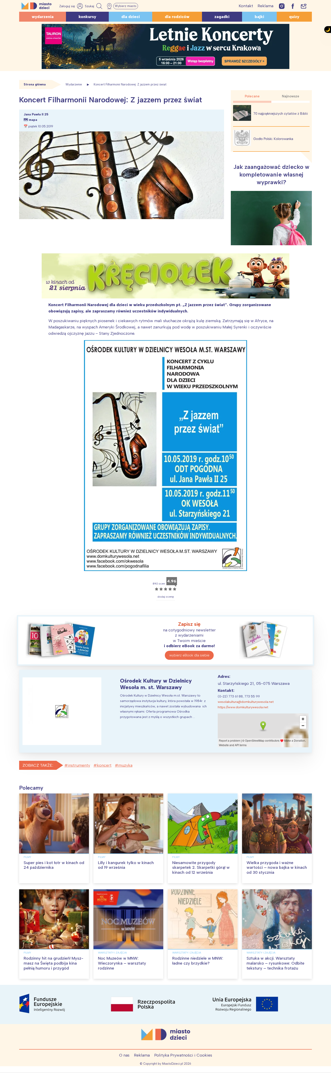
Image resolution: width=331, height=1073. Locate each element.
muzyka (125, 765)
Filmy (27, 857)
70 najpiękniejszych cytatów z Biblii (280, 114)
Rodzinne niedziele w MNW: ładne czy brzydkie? (197, 961)
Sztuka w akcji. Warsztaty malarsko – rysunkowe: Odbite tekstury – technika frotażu (275, 963)
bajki (259, 16)
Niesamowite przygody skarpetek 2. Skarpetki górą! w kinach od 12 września (201, 867)
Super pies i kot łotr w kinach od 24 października (54, 865)
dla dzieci (130, 16)
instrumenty (79, 765)
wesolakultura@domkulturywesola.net (246, 702)
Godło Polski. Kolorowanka (273, 139)
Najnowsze (290, 96)
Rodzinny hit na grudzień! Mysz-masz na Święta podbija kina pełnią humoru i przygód (53, 963)
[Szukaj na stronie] (94, 6)
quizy (294, 16)
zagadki (221, 16)
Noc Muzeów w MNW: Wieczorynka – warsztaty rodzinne (122, 963)
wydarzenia (43, 16)
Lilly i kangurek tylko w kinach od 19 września (126, 865)
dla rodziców (177, 16)
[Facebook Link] (292, 5)
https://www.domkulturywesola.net (243, 707)
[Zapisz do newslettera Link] (304, 5)
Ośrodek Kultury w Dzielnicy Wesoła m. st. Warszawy (156, 683)
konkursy (87, 16)
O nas (124, 1055)
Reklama (265, 5)
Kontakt (246, 5)
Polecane (252, 96)
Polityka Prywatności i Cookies (183, 1055)
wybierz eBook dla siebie (189, 655)
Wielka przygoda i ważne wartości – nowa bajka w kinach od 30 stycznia (277, 867)
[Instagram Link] (282, 5)
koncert (104, 765)
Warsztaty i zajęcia (112, 952)
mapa (33, 120)
